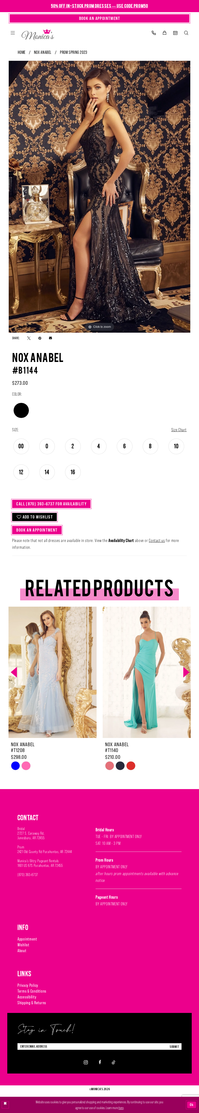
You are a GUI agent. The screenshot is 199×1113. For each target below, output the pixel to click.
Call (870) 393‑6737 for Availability (51, 503)
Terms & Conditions (31, 991)
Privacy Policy (27, 985)
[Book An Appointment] (175, 33)
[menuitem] (12, 33)
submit (174, 1046)
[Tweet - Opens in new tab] (29, 338)
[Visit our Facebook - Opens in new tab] (99, 1062)
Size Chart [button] (179, 429)
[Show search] (186, 33)
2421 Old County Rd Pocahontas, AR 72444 (44, 852)
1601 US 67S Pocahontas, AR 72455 (40, 865)
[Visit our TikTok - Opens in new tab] (113, 1062)
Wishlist (23, 944)
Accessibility (26, 996)
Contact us (157, 540)
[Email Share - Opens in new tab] (50, 338)
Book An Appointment (37, 530)
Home (21, 52)
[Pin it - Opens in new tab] (39, 338)
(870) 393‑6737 (27, 875)
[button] (12, 33)
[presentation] (52, 672)
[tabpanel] (99, 197)
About (21, 950)
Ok (192, 1105)
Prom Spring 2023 (73, 52)
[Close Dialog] (5, 1105)
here (121, 1108)
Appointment (27, 938)
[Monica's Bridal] (38, 33)
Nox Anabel (42, 52)
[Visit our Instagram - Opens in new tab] (85, 1062)
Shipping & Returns (31, 1002)
